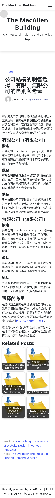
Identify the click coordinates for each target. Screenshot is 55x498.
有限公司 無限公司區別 (30, 320)
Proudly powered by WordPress (22, 489)
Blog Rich (17, 493)
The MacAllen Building (19, 5)
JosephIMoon (18, 99)
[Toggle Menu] (49, 5)
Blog (10, 72)
